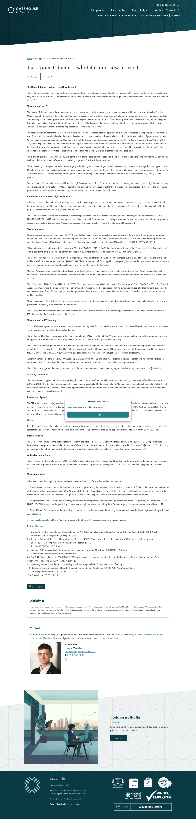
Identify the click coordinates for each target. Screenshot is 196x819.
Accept (98, 414)
